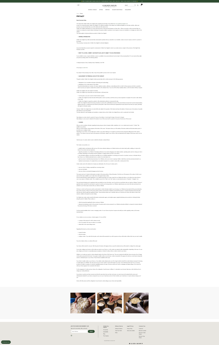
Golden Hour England (110, 340)
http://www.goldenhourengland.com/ (120, 23)
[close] (142, 1)
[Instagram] (71, 335)
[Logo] (109, 5)
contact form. (85, 67)
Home (78, 13)
